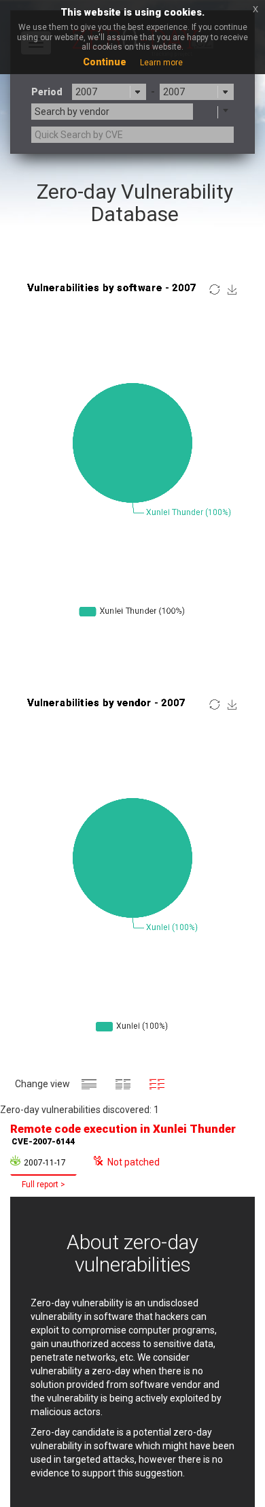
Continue (104, 61)
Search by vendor (72, 111)
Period (47, 91)
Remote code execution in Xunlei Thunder (123, 1134)
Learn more (161, 62)
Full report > (43, 1184)
